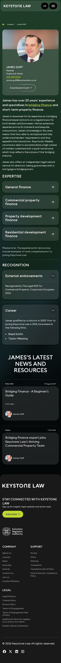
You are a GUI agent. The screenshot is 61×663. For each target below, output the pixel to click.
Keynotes (6, 565)
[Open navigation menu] (53, 6)
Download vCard (19, 87)
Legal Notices (9, 596)
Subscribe (11, 514)
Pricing (33, 553)
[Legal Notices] (12, 531)
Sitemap (34, 561)
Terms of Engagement (13, 608)
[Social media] (4, 651)
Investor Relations (10, 581)
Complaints (36, 565)
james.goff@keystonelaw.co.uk (21, 80)
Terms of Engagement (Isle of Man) (15, 613)
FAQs (33, 557)
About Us (6, 553)
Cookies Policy (9, 600)
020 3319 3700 (13, 77)
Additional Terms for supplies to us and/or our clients (16, 620)
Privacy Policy (9, 604)
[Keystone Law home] (17, 6)
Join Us (5, 577)
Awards (6, 569)
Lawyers (10, 24)
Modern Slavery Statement (15, 625)
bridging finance (40, 105)
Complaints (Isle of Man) (42, 569)
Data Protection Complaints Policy (43, 574)
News (4, 561)
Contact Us (7, 573)
